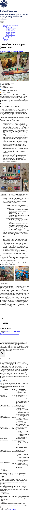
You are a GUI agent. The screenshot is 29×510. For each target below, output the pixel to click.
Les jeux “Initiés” (10, 33)
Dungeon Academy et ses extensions (9, 334)
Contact (5, 40)
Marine (21, 51)
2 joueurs (7, 331)
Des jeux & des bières (8, 11)
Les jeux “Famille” (10, 32)
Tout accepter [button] (9, 350)
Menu (2, 22)
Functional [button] (2, 469)
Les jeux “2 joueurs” (11, 28)
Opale (2, 332)
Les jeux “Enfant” (10, 30)
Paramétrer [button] (2, 350)
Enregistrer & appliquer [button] (5, 508)
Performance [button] (3, 476)
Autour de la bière (7, 37)
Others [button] (1, 500)
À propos (5, 39)
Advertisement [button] (3, 492)
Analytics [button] (2, 483)
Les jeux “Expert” (10, 35)
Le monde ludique (7, 36)
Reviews (5, 26)
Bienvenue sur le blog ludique (10, 25)
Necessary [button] (2, 379)
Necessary (4, 380)
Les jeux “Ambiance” (11, 29)
